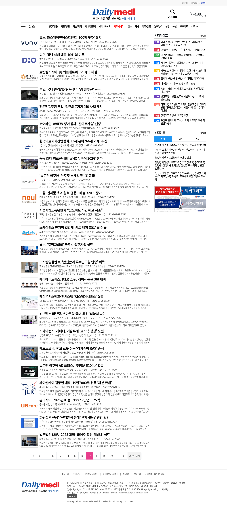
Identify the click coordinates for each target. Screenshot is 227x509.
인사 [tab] (163, 138)
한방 (167, 26)
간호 (130, 26)
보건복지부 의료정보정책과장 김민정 (173, 157)
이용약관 (126, 474)
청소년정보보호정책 (110, 474)
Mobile (72, 495)
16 (82, 455)
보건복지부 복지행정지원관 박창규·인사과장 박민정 (180, 144)
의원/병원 (65, 26)
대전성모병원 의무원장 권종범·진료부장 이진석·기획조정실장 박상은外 (180, 151)
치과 (137, 26)
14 (67, 455)
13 (60, 455)
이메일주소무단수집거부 (154, 474)
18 (97, 455)
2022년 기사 (134, 455)
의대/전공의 (90, 26)
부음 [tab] (180, 138)
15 (75, 455)
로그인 (203, 3)
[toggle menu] (23, 26)
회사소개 (65, 474)
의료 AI (194, 26)
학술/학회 (77, 26)
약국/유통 (146, 26)
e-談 (174, 26)
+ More (203, 35)
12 (53, 455)
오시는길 (76, 474)
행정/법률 (53, 26)
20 (111, 455)
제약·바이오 (105, 26)
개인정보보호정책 (91, 474)
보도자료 (184, 26)
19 (104, 455)
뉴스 (32, 26)
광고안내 (184, 3)
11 (45, 455)
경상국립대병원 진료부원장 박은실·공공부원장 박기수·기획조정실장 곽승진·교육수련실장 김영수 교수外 (180, 176)
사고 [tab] (197, 138)
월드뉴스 (158, 26)
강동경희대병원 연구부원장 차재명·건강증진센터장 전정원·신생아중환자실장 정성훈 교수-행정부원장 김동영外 (180, 165)
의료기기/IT (119, 26)
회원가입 (194, 3)
